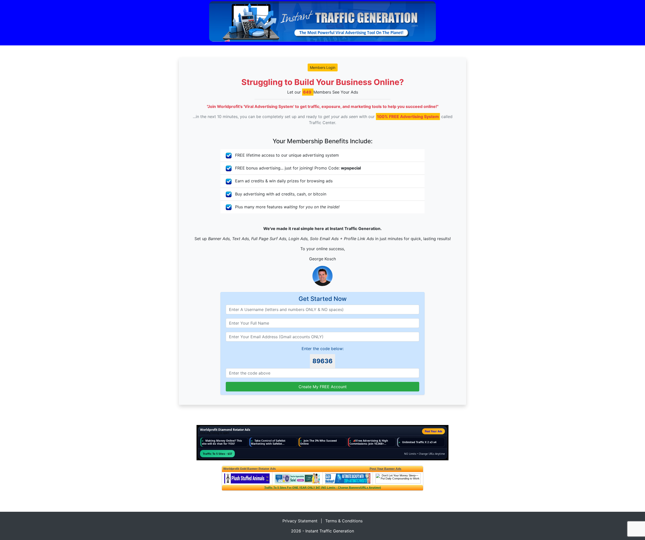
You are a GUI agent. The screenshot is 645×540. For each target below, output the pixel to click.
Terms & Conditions (344, 520)
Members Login (322, 67)
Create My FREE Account (323, 386)
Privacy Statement (299, 520)
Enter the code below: (323, 348)
